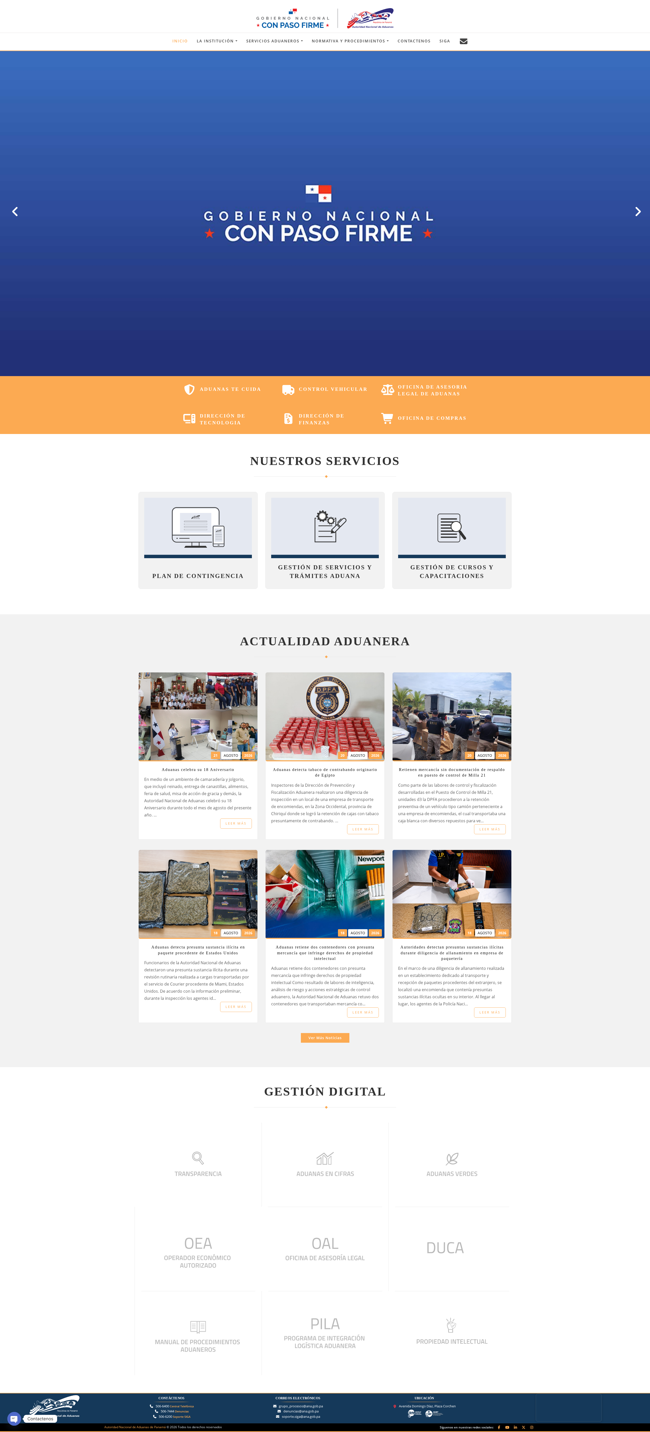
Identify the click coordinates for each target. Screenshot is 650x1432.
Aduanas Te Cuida (230, 389)
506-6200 (174, 1416)
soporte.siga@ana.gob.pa (301, 1416)
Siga (445, 40)
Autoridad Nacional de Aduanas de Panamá (135, 1427)
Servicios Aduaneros (273, 40)
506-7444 (174, 1411)
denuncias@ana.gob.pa (301, 1411)
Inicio (180, 40)
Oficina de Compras (432, 418)
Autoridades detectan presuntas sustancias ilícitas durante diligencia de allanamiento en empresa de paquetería (452, 953)
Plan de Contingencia (198, 576)
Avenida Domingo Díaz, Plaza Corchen (427, 1406)
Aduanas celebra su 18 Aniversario (198, 769)
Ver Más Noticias (325, 1037)
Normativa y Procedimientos (349, 40)
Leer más (236, 823)
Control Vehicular (333, 389)
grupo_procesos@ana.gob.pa (301, 1406)
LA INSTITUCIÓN (216, 40)
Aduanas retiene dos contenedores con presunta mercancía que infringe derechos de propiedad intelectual (325, 953)
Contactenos (414, 40)
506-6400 (174, 1406)
